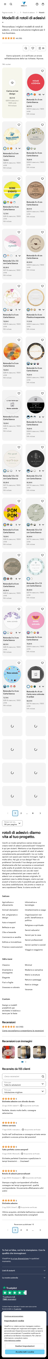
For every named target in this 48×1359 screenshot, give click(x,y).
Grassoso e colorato (11, 987)
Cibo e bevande (9, 932)
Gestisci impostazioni (25, 1346)
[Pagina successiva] (40, 813)
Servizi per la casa (33, 935)
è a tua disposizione (20, 1258)
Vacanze (28, 989)
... (18, 12)
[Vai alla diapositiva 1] (22, 1061)
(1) (43, 48)
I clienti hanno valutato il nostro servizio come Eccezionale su (19, 1308)
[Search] (43, 1076)
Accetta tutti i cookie (25, 1352)
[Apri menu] (5, 4)
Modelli (41, 12)
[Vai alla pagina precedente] (8, 1230)
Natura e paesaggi (33, 979)
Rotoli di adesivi (29, 12)
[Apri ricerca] (11, 4)
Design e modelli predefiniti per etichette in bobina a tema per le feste (11, 1009)
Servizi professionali (34, 940)
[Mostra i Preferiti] (33, 48)
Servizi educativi (32, 930)
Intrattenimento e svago (35, 910)
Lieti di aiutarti (8, 1270)
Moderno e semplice (34, 970)
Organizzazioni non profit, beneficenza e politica (34, 917)
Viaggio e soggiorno (34, 950)
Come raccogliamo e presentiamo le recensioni (23, 1030)
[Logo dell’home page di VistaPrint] (24, 4)
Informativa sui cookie (12, 1340)
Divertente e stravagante (7, 971)
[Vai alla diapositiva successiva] (44, 1053)
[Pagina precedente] (8, 813)
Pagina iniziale (7, 12)
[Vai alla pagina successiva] (40, 1230)
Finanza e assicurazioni (12, 947)
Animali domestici (10, 910)
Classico (6, 965)
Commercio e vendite (11, 937)
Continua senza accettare (13, 1316)
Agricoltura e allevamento (7, 903)
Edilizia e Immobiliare (11, 942)
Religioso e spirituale (34, 925)
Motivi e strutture (32, 975)
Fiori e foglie (7, 982)
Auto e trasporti (9, 922)
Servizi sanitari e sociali (35, 945)
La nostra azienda (10, 1278)
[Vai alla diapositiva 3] (25, 1061)
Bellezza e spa (8, 927)
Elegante (6, 977)
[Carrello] (43, 4)
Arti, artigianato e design (9, 916)
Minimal (28, 965)
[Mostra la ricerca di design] (26, 48)
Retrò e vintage (31, 984)
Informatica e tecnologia (31, 903)
